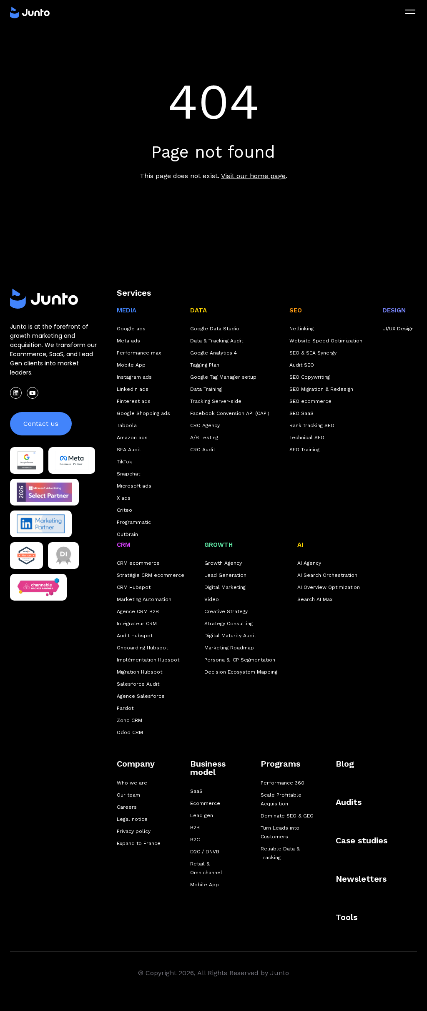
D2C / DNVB (204, 852)
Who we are (132, 783)
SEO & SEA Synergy (313, 353)
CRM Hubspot (134, 587)
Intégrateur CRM (137, 623)
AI (300, 544)
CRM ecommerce (138, 563)
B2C (195, 839)
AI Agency (309, 563)
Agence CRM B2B (138, 611)
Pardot (125, 708)
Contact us (40, 424)
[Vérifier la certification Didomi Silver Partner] (63, 555)
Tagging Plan (204, 365)
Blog (345, 764)
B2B (195, 827)
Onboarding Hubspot (142, 648)
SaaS (196, 791)
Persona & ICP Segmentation (239, 660)
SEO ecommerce (310, 401)
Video (211, 599)
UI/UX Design (398, 329)
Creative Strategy (226, 611)
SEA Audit (129, 450)
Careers (127, 807)
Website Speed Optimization (325, 341)
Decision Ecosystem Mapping (240, 672)
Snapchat (128, 474)
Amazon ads (132, 437)
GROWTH (218, 544)
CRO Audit (202, 450)
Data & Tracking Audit (216, 341)
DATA (198, 310)
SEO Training (304, 450)
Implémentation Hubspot (148, 660)
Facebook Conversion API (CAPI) (229, 413)
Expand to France (139, 843)
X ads (124, 498)
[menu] (410, 11)
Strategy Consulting (228, 623)
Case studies (361, 840)
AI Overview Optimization (328, 587)
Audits (349, 802)
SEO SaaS (301, 413)
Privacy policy (134, 831)
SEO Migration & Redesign (321, 389)
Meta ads (128, 341)
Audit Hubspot (135, 636)
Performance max (139, 353)
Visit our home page (253, 176)
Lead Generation (225, 575)
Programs (280, 764)
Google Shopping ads (143, 413)
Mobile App (131, 365)
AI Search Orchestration (327, 575)
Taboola (127, 425)
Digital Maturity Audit (230, 636)
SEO (295, 310)
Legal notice (132, 819)
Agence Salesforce (141, 696)
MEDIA (126, 310)
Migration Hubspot (139, 672)
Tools (346, 917)
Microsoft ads (134, 486)
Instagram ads (134, 377)
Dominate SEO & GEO (287, 816)
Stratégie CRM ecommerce (150, 575)
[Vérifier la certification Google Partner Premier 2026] (26, 460)
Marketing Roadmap (229, 648)
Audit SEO (301, 365)
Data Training (206, 389)
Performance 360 (282, 783)
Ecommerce (205, 803)
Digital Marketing (225, 587)
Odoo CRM (130, 732)
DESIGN (394, 310)
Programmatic (134, 522)
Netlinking (301, 329)
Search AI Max (314, 599)
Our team (128, 795)
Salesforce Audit (138, 684)
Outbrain (127, 534)
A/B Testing (204, 437)
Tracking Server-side (215, 401)
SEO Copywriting (309, 377)
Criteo (124, 510)
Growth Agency (223, 563)
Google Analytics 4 (213, 353)
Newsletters (361, 879)
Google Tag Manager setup (223, 377)
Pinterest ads (134, 401)
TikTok (124, 462)
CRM (124, 544)
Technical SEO (306, 437)
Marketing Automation (144, 599)
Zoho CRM (129, 720)
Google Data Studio (214, 329)
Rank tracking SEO (311, 425)
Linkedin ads (132, 389)
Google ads (131, 329)
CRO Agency (205, 425)
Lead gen (201, 815)
